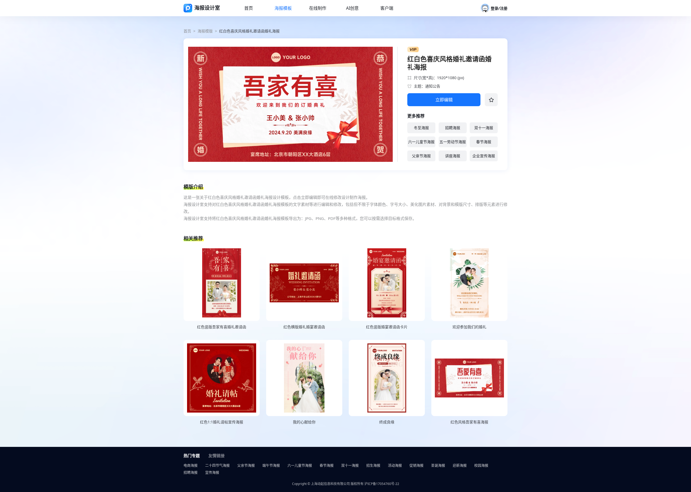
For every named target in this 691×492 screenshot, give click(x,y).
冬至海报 (421, 127)
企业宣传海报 (483, 155)
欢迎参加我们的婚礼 (469, 326)
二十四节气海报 (217, 465)
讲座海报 (452, 155)
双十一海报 (483, 127)
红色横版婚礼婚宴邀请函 (304, 326)
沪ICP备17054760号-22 (381, 483)
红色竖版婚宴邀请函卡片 (387, 326)
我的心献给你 (304, 421)
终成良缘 (386, 421)
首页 (187, 31)
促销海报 (416, 465)
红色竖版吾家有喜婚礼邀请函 (221, 326)
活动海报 (395, 465)
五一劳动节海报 (452, 141)
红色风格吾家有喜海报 (469, 421)
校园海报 (481, 465)
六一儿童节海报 (421, 141)
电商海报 (191, 465)
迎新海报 (460, 465)
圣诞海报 (438, 465)
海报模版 (205, 31)
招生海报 (373, 465)
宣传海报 (212, 472)
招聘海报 (452, 127)
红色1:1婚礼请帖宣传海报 (221, 421)
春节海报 (483, 141)
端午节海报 (271, 465)
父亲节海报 (421, 155)
